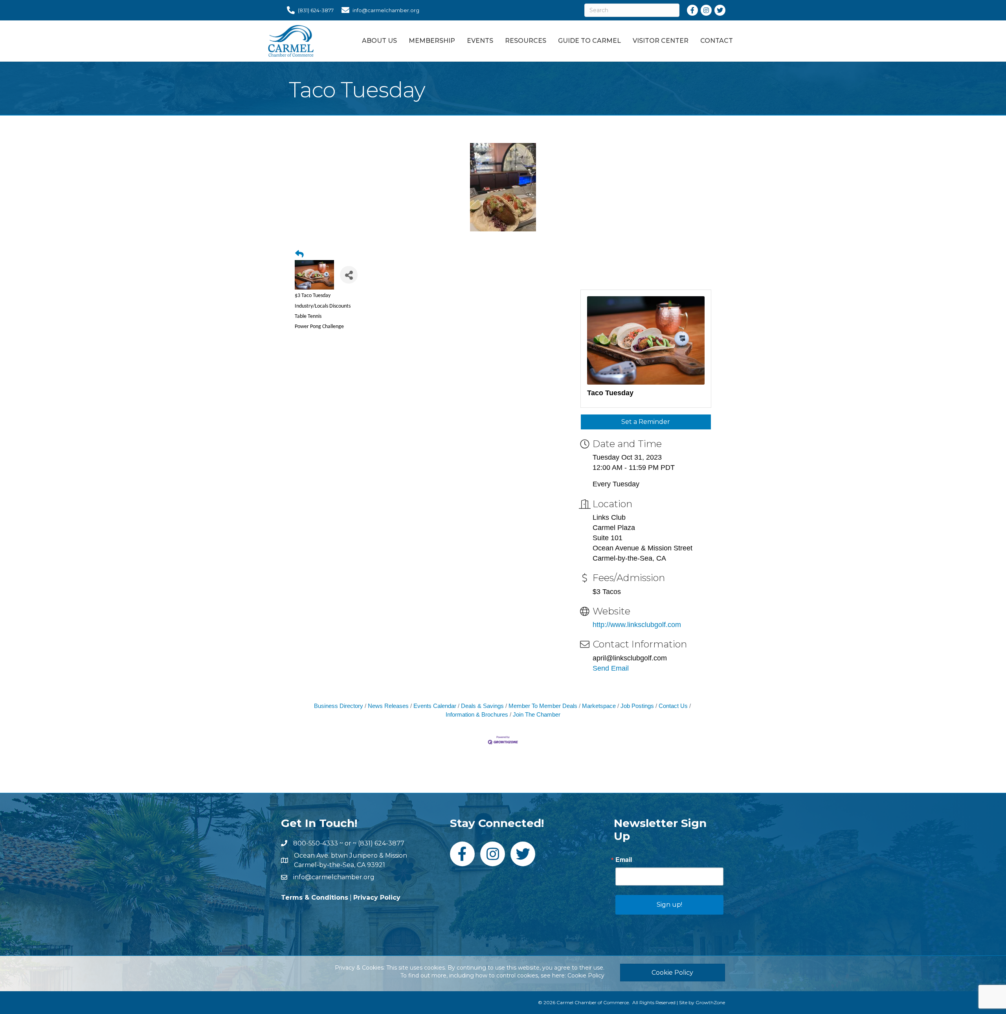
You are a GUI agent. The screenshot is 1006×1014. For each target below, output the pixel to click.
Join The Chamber (536, 714)
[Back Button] (299, 254)
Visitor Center (660, 40)
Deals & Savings (482, 705)
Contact (716, 40)
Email (623, 859)
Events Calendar (434, 705)
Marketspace (599, 705)
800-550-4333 (315, 843)
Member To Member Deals (543, 705)
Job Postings (637, 705)
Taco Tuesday (610, 393)
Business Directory (338, 705)
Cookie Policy (585, 975)
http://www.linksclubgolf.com (637, 625)
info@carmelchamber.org (333, 877)
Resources (525, 40)
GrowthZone (710, 1002)
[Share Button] (349, 275)
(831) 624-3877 (381, 843)
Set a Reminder (645, 421)
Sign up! (669, 904)
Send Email (611, 668)
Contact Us (673, 705)
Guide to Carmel (589, 40)
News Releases (388, 705)
